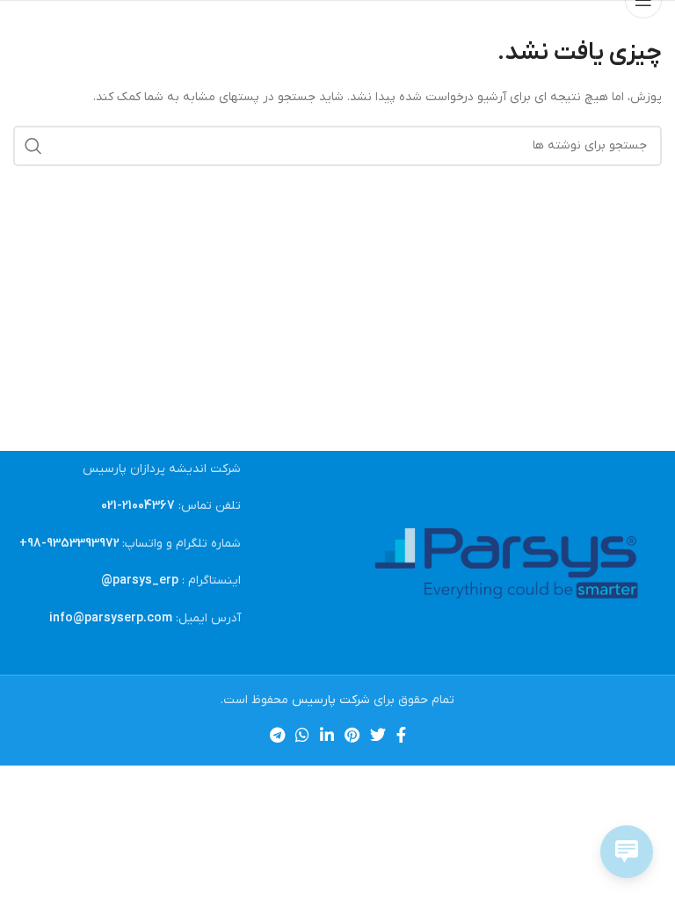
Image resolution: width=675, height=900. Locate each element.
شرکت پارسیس (331, 700)
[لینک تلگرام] (277, 735)
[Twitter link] (378, 735)
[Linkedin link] (327, 735)
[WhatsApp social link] (302, 735)
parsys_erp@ (139, 580)
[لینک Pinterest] (352, 735)
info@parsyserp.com (110, 618)
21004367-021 (138, 505)
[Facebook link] (401, 735)
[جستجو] (33, 146)
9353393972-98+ (69, 543)
